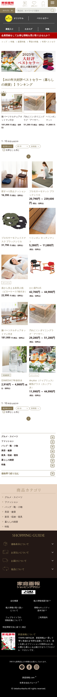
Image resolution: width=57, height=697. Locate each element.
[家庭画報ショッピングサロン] (7, 3)
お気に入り (34, 6)
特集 (3, 464)
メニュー (52, 6)
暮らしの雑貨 (7, 459)
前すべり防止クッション (13, 191)
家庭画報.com (28, 677)
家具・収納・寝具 (9, 455)
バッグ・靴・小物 (9, 445)
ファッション (7, 441)
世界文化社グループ (28, 682)
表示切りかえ (7, 146)
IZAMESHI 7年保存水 (11, 380)
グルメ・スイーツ (9, 436)
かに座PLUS (35, 287)
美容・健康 (6, 450)
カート (43, 6)
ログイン (25, 6)
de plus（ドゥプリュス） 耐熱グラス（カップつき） (42, 384)
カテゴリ (6, 10)
